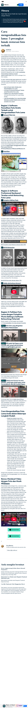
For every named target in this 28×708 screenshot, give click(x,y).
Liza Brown (8, 49)
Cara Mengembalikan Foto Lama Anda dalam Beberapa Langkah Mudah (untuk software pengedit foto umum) (15, 100)
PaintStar (6, 151)
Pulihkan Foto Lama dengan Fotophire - (14, 93)
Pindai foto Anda (11, 418)
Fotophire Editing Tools (10, 200)
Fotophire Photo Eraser (10, 327)
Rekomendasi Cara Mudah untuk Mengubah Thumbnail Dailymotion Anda (14, 577)
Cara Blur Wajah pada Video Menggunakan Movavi (13, 584)
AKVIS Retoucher (9, 247)
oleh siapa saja (14, 79)
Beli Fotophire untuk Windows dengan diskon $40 (13, 244)
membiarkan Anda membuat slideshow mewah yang (13, 74)
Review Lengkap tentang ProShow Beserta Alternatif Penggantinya (13, 569)
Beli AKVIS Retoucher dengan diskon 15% (11, 280)
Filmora (6, 483)
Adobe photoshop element (12, 283)
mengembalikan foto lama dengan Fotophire (15, 323)
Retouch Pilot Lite (9, 115)
